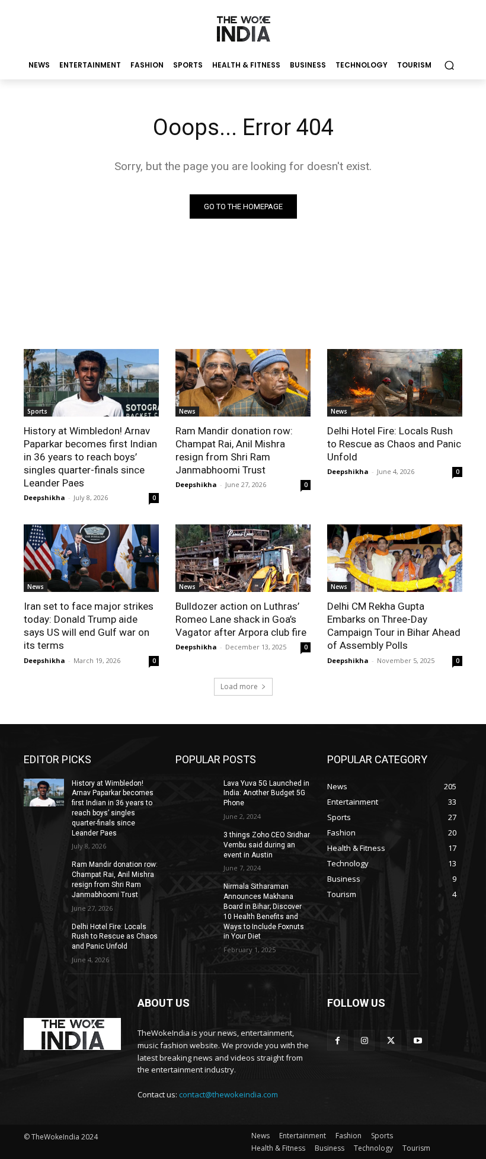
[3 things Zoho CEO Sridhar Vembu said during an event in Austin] (195, 844)
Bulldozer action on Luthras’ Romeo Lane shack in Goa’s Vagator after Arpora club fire (240, 619)
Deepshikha (44, 497)
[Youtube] (417, 1040)
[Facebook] (337, 1040)
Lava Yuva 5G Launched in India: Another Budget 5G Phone (266, 793)
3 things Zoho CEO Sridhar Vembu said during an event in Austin (266, 845)
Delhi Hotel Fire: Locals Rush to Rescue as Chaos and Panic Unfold (394, 444)
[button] (449, 65)
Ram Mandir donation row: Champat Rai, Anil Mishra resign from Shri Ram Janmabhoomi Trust (234, 450)
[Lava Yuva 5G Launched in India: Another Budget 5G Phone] (195, 793)
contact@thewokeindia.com (228, 1094)
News (187, 411)
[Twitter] (391, 1040)
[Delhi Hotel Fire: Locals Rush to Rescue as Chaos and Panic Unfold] (394, 383)
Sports (37, 411)
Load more (239, 686)
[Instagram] (364, 1040)
